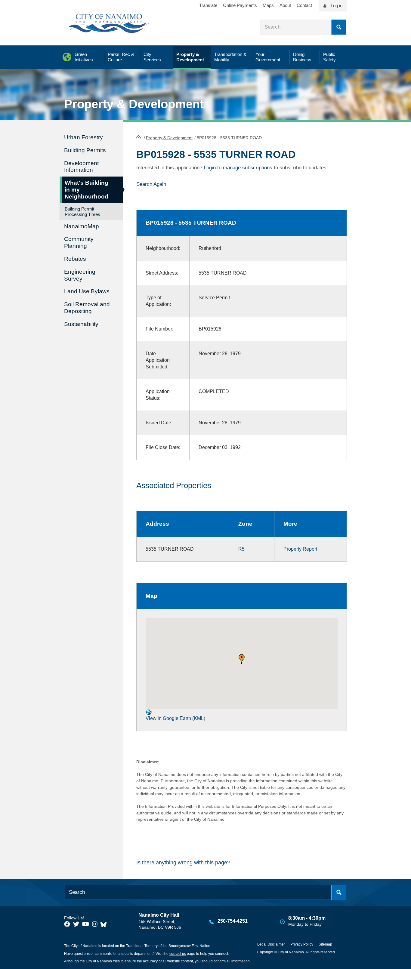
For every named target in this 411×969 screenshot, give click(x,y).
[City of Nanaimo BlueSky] (105, 924)
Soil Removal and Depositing (87, 307)
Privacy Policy (301, 944)
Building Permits (85, 150)
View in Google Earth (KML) (175, 718)
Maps (268, 5)
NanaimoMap (81, 226)
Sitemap (325, 944)
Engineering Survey (79, 275)
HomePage (138, 137)
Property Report (300, 549)
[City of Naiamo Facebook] (67, 924)
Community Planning (79, 242)
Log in (336, 5)
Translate (208, 5)
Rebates (75, 259)
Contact (304, 5)
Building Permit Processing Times (82, 211)
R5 (241, 549)
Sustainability (81, 324)
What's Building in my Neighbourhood (86, 190)
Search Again (151, 184)
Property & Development (169, 137)
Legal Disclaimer (271, 944)
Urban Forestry (83, 137)
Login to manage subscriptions (238, 168)
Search (338, 27)
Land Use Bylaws (87, 291)
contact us (177, 954)
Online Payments (240, 5)
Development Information (81, 166)
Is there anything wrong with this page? (183, 863)
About (285, 5)
